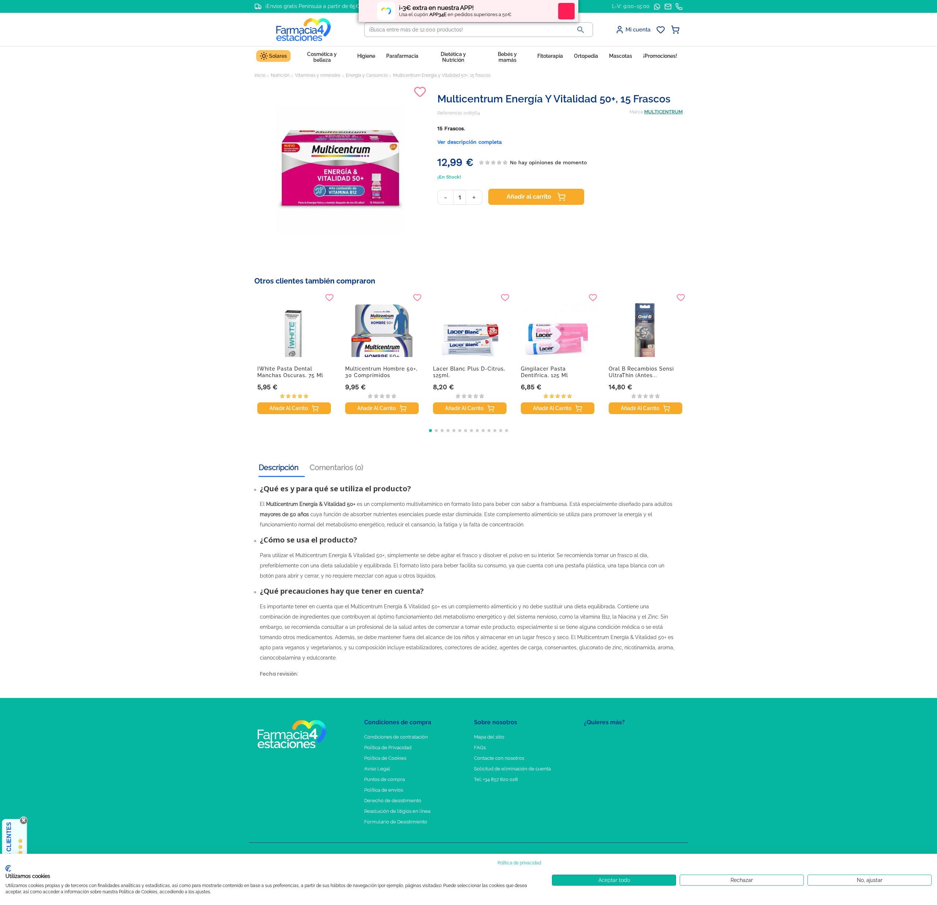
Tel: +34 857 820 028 (496, 779)
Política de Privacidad (387, 747)
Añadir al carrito (529, 196)
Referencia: (449, 113)
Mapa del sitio (489, 737)
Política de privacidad (519, 862)
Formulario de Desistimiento (395, 822)
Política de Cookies (385, 758)
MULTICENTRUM (663, 111)
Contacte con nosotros (499, 758)
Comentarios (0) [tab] (336, 467)
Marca (636, 111)
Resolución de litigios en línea (397, 811)
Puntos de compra (384, 779)
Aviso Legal (377, 768)
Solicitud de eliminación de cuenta (512, 768)
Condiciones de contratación (396, 737)
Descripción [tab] (279, 467)
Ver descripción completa (469, 142)
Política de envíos (383, 790)
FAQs (480, 747)
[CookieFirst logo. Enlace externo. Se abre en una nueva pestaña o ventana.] (8, 868)
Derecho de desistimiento (392, 800)
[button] (430, 430)
